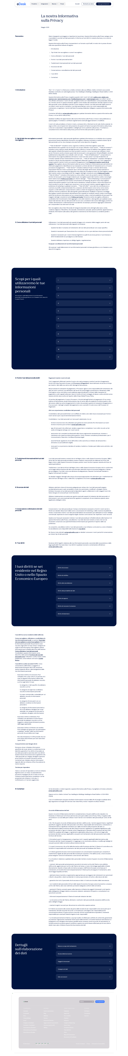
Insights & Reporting (69, 1023)
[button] (77, 4)
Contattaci (87, 1013)
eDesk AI (66, 1020)
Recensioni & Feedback (70, 1037)
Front (24, 1020)
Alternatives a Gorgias (29, 1032)
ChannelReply (27, 1018)
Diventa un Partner (49, 1020)
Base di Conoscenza (69, 1034)
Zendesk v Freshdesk (29, 1025)
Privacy (88, 1043)
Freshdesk (26, 1013)
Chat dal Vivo (67, 1030)
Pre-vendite (67, 1015)
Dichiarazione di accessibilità (98, 1043)
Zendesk (25, 1011)
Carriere (86, 1015)
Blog (45, 1013)
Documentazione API (49, 1025)
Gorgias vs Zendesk (28, 1023)
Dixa (24, 1015)
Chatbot (66, 1018)
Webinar (46, 1015)
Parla (65, 1032)
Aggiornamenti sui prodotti (51, 1023)
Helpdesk (66, 1011)
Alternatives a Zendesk (29, 1027)
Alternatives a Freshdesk (30, 1030)
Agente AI (66, 1013)
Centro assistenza (48, 1011)
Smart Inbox (67, 1025)
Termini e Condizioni (80, 1043)
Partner (46, 1018)
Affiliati (45, 1027)
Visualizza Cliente (68, 1027)
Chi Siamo (86, 1011)
